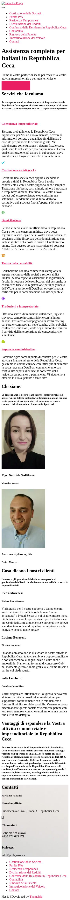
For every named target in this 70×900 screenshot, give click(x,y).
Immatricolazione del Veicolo (27, 38)
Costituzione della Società (25, 13)
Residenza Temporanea (23, 20)
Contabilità (16, 31)
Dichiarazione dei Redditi (25, 24)
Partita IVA (16, 17)
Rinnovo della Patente (22, 34)
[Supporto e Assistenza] (12, 3)
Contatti (14, 41)
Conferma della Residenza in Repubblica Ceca (37, 27)
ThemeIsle (36, 896)
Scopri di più (16, 85)
